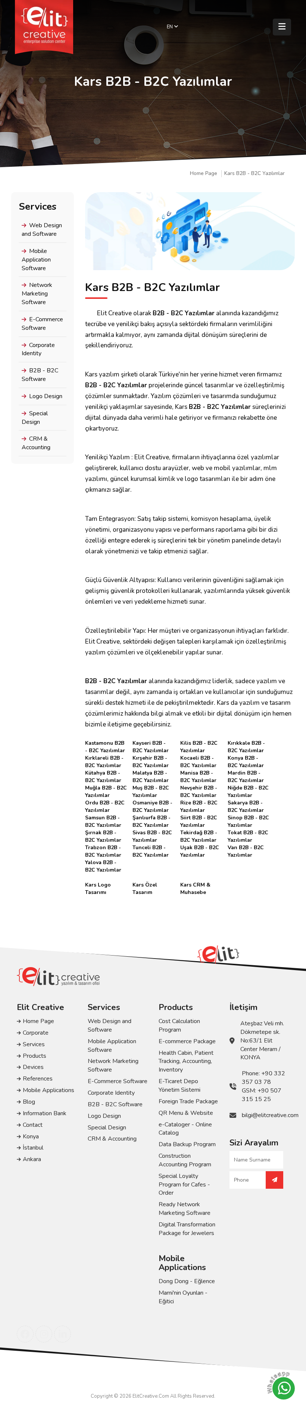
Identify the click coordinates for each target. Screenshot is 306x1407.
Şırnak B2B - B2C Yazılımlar (103, 833)
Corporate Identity (38, 349)
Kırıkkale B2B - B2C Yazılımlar (246, 743)
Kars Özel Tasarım (144, 885)
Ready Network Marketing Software (184, 1208)
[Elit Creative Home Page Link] (44, 27)
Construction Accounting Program (185, 1160)
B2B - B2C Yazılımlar (184, 313)
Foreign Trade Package (188, 1101)
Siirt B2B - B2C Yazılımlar (198, 818)
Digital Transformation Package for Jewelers (187, 1228)
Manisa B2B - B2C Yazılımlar (198, 773)
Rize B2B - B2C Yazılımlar (199, 803)
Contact (33, 1125)
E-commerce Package (187, 1041)
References (38, 1079)
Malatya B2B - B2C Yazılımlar (150, 773)
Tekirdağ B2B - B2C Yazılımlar (198, 833)
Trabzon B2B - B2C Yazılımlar (103, 847)
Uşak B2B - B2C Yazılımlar (199, 847)
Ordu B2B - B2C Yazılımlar (105, 803)
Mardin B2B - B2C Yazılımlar (246, 773)
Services (34, 1044)
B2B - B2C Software (40, 374)
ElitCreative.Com (150, 1396)
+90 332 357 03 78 (263, 1077)
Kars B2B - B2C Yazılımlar (254, 173)
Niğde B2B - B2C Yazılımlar (248, 788)
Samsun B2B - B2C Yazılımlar (103, 818)
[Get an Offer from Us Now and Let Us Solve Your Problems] (274, 1180)
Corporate (36, 1033)
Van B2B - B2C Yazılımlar (246, 847)
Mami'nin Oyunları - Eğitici (183, 1297)
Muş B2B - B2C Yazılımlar (150, 788)
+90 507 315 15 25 (261, 1094)
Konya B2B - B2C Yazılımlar (246, 758)
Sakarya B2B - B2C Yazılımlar (246, 803)
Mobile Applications (48, 1090)
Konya (31, 1136)
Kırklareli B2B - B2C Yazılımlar (104, 758)
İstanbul (33, 1148)
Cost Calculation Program (179, 1025)
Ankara (32, 1159)
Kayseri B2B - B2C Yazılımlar (150, 743)
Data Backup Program (187, 1144)
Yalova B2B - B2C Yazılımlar (103, 862)
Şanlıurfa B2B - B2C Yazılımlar (151, 818)
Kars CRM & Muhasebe (195, 885)
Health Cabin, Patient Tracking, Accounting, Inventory (186, 1061)
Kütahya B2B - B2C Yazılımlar (103, 773)
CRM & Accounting (36, 443)
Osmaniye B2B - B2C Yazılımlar (152, 803)
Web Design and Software (42, 229)
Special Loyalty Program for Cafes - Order (184, 1184)
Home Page (203, 173)
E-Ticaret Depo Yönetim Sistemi (179, 1085)
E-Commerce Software (42, 323)
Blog (29, 1102)
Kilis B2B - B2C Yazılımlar (199, 743)
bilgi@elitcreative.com (270, 1115)
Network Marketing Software (37, 293)
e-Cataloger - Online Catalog (185, 1128)
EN (170, 27)
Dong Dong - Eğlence (187, 1281)
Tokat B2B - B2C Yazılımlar (248, 833)
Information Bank (44, 1113)
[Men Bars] (282, 27)
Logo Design (45, 396)
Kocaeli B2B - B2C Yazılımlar (198, 758)
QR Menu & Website (186, 1113)
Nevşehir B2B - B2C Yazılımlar (198, 788)
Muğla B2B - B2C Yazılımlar (106, 788)
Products (34, 1056)
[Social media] (25, 1334)
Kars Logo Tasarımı (98, 885)
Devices (33, 1067)
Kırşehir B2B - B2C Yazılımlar (150, 758)
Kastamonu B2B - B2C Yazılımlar (105, 743)
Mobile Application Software (36, 259)
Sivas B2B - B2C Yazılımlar (152, 833)
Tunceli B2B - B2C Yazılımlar (150, 847)
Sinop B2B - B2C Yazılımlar (248, 818)
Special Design (35, 417)
